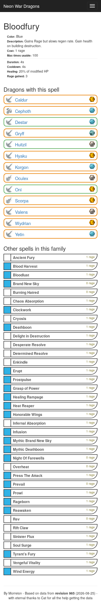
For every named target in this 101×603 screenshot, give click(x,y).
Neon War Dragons (21, 6)
